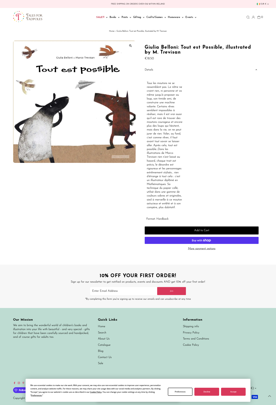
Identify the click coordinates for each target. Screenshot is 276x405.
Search (102, 332)
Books (113, 17)
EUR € (263, 4)
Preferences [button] (36, 395)
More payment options (201, 248)
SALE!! (100, 17)
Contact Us (105, 357)
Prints (125, 17)
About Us (104, 338)
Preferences (180, 391)
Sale (100, 363)
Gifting (137, 17)
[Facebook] (14, 383)
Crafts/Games (155, 17)
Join (171, 291)
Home (111, 31)
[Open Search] (248, 17)
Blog (100, 351)
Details (149, 69)
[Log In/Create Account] (253, 17)
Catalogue (104, 345)
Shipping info (191, 326)
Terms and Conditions (196, 338)
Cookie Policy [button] (96, 392)
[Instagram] (19, 383)
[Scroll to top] (269, 396)
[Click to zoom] (130, 45)
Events (189, 17)
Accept (233, 391)
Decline (206, 391)
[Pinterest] (23, 383)
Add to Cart (201, 230)
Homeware (174, 17)
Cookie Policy (191, 345)
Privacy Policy (191, 332)
